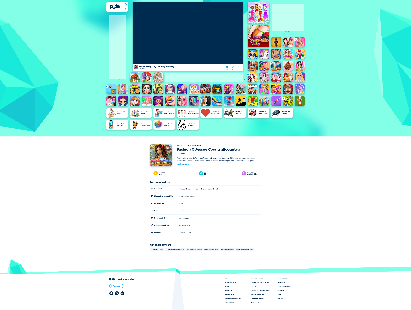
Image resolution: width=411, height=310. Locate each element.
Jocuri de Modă (227, 249)
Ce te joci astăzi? (125, 9)
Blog (279, 294)
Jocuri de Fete (157, 249)
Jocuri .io (228, 286)
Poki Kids (281, 290)
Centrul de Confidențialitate (260, 290)
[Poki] (115, 6)
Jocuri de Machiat (211, 249)
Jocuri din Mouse (194, 249)
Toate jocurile (229, 303)
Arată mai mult (182, 164)
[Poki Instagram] (117, 293)
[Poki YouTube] (122, 293)
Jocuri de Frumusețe (244, 249)
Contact (254, 286)
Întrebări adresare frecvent (260, 282)
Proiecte (280, 299)
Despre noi (281, 282)
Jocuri (179, 145)
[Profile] (125, 4)
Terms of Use (255, 303)
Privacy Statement (257, 294)
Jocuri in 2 (228, 290)
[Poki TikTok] (111, 293)
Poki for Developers (284, 286)
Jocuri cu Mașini (230, 282)
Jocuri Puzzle (229, 294)
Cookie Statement (257, 299)
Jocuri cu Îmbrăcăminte (193, 145)
